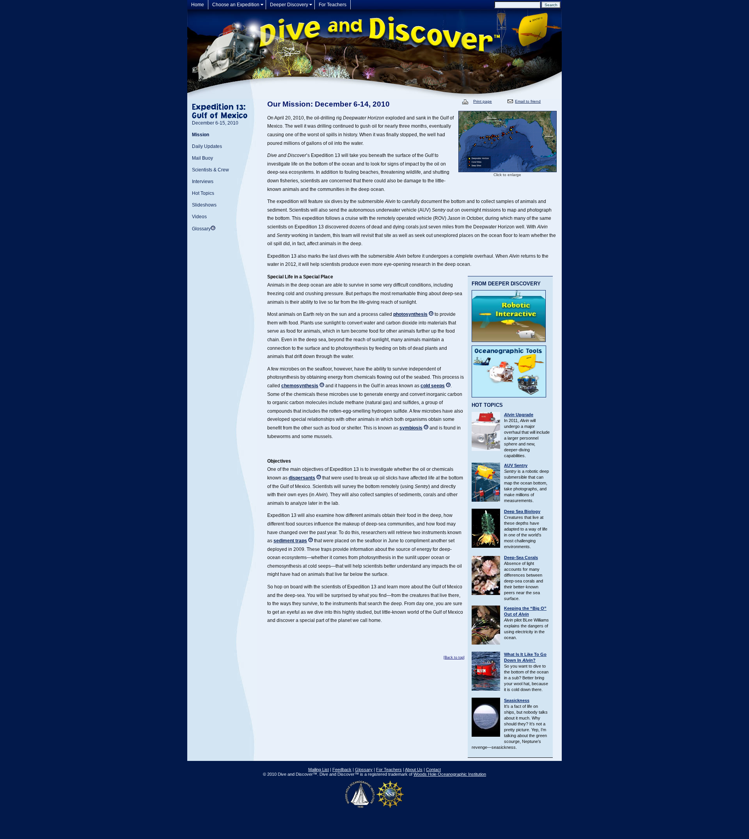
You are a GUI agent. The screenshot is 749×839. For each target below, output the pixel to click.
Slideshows (204, 205)
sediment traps (290, 540)
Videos (199, 216)
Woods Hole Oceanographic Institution (450, 774)
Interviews (202, 181)
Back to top (454, 657)
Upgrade (518, 414)
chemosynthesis (299, 385)
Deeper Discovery (289, 4)
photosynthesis (410, 314)
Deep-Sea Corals (521, 557)
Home (197, 4)
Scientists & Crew (210, 170)
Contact (433, 769)
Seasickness (516, 700)
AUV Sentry (515, 465)
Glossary (201, 229)
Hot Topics (203, 193)
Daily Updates (207, 146)
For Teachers (332, 4)
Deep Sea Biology (522, 511)
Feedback (341, 769)
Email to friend (528, 101)
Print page (482, 101)
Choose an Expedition (235, 4)
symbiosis (410, 428)
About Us (413, 769)
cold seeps (433, 385)
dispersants (302, 478)
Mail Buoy (202, 158)
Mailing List (318, 769)
